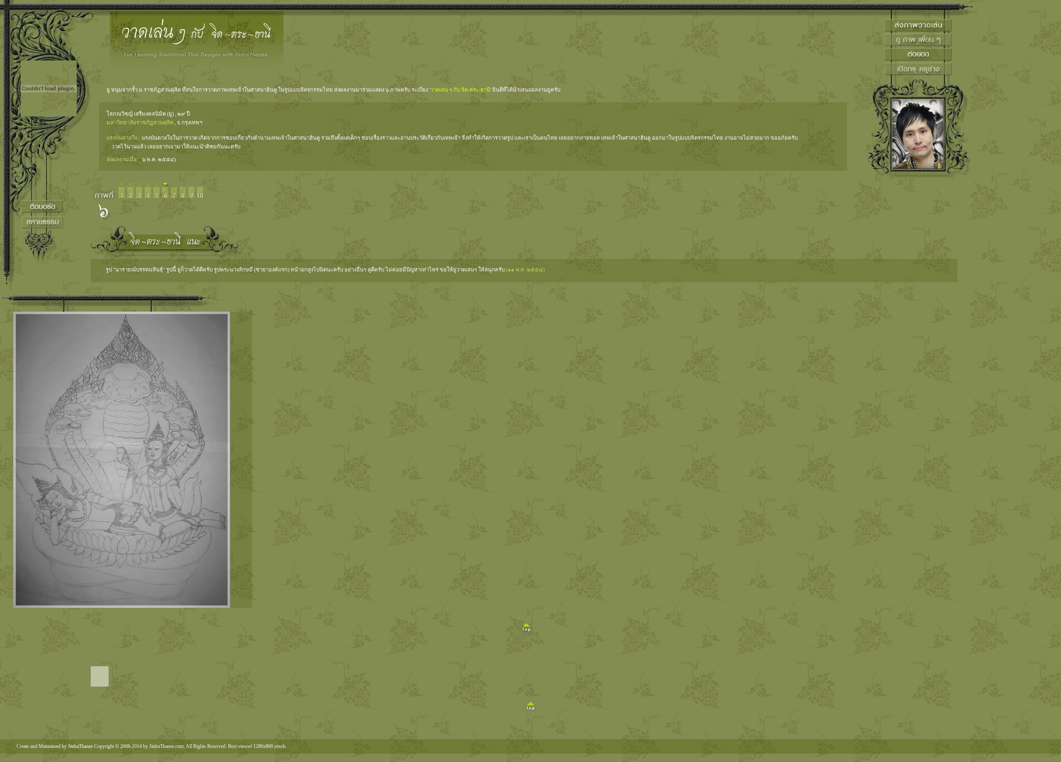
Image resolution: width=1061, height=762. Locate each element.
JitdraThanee (80, 746)
